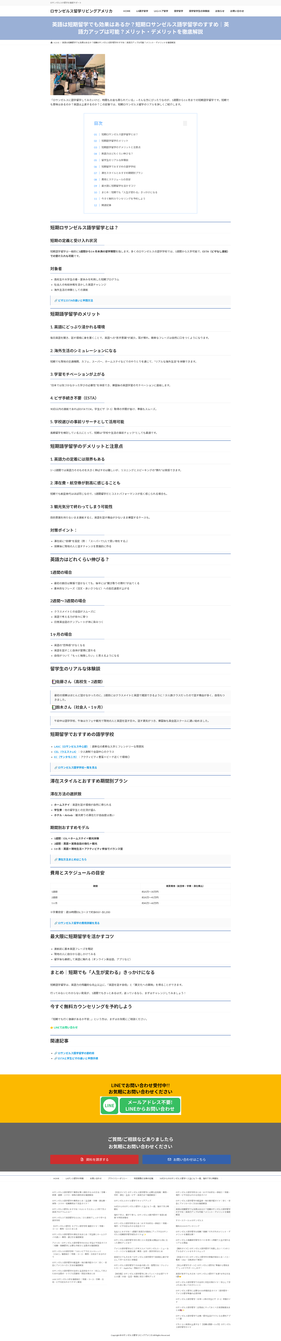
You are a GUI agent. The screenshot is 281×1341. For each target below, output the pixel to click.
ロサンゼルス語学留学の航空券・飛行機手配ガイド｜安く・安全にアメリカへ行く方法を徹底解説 (79, 1264)
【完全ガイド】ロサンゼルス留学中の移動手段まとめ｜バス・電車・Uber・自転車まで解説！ (203, 1258)
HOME (56, 1178)
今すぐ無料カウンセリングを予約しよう (123, 198)
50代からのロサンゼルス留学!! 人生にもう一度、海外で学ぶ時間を (189, 1178)
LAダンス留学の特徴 (75, 1178)
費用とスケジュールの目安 (116, 179)
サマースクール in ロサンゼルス (189, 1220)
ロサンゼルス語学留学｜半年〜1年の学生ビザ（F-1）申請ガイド (203, 1300)
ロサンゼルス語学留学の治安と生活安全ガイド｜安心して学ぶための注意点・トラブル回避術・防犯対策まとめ (79, 1272)
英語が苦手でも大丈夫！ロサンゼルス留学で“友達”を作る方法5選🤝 (203, 1275)
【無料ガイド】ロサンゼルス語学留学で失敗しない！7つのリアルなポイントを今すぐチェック (203, 1250)
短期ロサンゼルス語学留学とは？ (119, 134)
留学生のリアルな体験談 (114, 160)
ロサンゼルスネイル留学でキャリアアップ (132, 1201)
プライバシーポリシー (117, 1178)
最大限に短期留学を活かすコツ (118, 185)
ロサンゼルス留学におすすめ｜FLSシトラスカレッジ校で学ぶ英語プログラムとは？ (79, 1210)
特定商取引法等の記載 (143, 1178)
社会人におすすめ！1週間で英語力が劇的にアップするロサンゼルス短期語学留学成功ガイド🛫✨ (141, 1233)
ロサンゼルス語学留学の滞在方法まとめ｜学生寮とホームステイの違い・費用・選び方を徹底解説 (79, 1236)
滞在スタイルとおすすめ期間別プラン (122, 172)
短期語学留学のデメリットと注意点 (120, 147)
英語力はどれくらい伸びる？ (117, 153)
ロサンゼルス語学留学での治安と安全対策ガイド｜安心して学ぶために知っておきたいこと (203, 1283)
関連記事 (106, 205)
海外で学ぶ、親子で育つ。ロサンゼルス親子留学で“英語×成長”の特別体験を (140, 1216)
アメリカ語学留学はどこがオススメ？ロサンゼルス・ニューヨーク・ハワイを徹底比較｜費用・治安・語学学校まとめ (141, 1250)
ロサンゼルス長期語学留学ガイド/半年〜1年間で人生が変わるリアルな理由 (203, 1241)
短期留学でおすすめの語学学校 (118, 166)
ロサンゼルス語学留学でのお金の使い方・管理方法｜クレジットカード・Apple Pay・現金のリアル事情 (141, 1266)
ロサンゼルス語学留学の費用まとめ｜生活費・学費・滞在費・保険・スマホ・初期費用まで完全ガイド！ (79, 1202)
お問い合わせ (96, 1178)
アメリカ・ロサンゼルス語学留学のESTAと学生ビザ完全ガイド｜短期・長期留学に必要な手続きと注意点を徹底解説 (79, 1244)
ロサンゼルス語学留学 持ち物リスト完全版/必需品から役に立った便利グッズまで (141, 1241)
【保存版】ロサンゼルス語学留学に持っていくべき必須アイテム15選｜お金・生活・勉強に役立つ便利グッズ (141, 1275)
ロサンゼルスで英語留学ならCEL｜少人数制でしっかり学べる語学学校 (79, 1219)
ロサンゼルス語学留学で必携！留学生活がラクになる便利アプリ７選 (203, 1317)
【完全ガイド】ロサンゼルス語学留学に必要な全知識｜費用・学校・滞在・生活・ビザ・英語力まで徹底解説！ (141, 1193)
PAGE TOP (271, 1298)
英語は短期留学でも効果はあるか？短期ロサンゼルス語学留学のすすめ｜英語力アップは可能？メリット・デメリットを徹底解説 (203, 1212)
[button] (94, 1159)
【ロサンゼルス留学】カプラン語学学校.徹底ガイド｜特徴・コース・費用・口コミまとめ (78, 1227)
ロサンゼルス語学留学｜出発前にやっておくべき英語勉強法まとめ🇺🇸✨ (203, 1309)
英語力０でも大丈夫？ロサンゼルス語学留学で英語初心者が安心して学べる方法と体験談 (141, 1258)
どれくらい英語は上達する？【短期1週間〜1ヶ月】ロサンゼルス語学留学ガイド (203, 1325)
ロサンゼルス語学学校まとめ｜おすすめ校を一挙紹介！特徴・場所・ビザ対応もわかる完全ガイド (141, 1224)
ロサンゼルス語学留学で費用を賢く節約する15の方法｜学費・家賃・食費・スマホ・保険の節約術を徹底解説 (79, 1193)
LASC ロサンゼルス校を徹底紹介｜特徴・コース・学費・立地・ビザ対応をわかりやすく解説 (78, 1280)
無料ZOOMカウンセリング (188, 1226)
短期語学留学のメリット (114, 140)
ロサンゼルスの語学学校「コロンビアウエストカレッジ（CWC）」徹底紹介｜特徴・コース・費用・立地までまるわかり (79, 1254)
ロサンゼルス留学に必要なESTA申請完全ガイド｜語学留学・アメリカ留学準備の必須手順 (202, 1292)
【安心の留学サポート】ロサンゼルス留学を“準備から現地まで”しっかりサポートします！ (202, 1266)
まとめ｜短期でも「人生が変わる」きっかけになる (129, 192)
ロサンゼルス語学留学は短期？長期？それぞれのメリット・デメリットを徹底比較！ (203, 1233)
